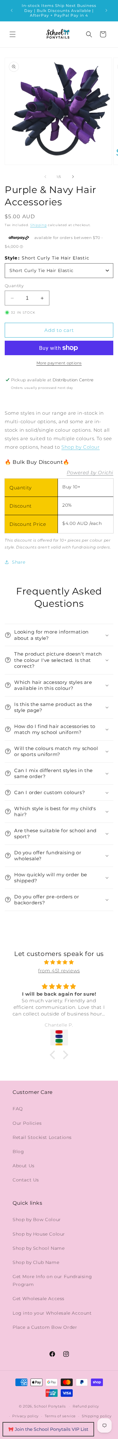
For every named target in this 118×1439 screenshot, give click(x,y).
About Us (24, 1166)
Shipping (38, 225)
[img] (59, 962)
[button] (13, 34)
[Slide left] (45, 177)
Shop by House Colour (39, 1234)
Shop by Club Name (36, 1262)
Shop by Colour (80, 447)
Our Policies (27, 1123)
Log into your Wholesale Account (52, 1313)
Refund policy (86, 1406)
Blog (18, 1151)
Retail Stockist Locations (42, 1137)
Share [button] (18, 562)
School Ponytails (49, 1406)
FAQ (18, 1109)
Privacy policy (25, 1416)
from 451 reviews (59, 971)
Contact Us (26, 1180)
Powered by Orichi (90, 472)
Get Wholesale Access (39, 1298)
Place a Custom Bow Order (45, 1327)
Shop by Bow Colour (37, 1219)
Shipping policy (97, 1416)
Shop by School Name (39, 1248)
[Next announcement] (106, 10)
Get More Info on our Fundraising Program (52, 1280)
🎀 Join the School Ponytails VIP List (48, 1429)
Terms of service (60, 1416)
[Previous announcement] (12, 10)
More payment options (59, 363)
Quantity (14, 285)
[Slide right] (73, 177)
